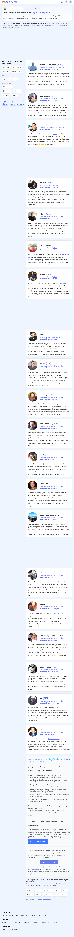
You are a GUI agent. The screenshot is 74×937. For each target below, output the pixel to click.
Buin (55, 895)
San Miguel (55, 69)
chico (57, 344)
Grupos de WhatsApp (39, 915)
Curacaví (54, 399)
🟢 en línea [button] (6, 67)
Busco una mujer (58, 613)
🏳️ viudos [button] (6, 95)
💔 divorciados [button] (7, 87)
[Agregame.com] (5, 8)
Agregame (11, 2)
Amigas (61, 194)
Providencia (55, 101)
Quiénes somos (7, 922)
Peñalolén (54, 187)
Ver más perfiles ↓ (65, 758)
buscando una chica (54, 582)
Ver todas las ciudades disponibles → (39, 899)
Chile (56, 67)
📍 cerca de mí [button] (16, 71)
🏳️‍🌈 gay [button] (14, 95)
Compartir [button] (20, 104)
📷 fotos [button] (5, 71)
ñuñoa (53, 577)
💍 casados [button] (18, 91)
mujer (55, 134)
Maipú (57, 891)
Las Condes (55, 250)
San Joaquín (55, 609)
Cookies (55, 922)
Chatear (5, 104)
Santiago (54, 279)
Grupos (12, 104)
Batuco (38, 895)
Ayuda (17, 922)
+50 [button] (10, 79)
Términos (36, 922)
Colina (65, 891)
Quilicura (54, 519)
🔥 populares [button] (17, 67)
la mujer (41, 113)
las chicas (44, 435)
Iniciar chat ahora (38, 841)
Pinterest (15, 929)
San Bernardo (55, 129)
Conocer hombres (22, 915)
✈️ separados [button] (7, 91)
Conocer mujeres (7, 915)
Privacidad (46, 922)
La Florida (63, 895)
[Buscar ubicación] (66, 2)
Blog (3, 929)
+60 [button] (15, 79)
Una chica (56, 707)
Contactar (26, 922)
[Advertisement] (37, 44)
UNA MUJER (64, 372)
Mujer (59, 223)
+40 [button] (4, 79)
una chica (48, 650)
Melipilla (38, 891)
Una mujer (63, 283)
